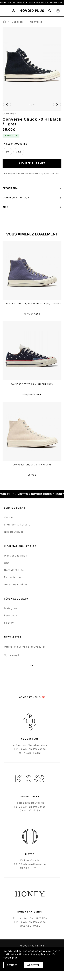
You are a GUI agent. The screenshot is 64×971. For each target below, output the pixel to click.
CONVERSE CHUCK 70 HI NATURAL (32, 465)
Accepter (33, 965)
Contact (9, 517)
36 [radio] (7, 151)
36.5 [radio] (18, 151)
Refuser (12, 965)
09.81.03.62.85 (29, 868)
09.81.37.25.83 (30, 810)
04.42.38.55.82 (30, 752)
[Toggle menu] (6, 10)
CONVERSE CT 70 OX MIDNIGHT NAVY (32, 384)
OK (32, 665)
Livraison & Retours (17, 524)
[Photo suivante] (57, 104)
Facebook (10, 615)
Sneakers (18, 21)
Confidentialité (14, 570)
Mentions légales (15, 555)
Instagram (11, 608)
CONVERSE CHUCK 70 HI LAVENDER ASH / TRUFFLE (32, 304)
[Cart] (58, 10)
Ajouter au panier (32, 163)
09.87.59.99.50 (30, 925)
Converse (36, 21)
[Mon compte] (13, 10)
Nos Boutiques (14, 531)
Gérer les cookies (16, 584)
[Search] (49, 10)
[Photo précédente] (7, 104)
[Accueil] (5, 22)
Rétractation (12, 577)
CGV (7, 562)
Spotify (9, 622)
